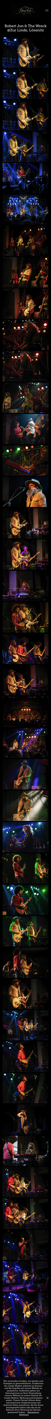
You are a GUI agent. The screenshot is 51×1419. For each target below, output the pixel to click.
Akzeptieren (33, 1412)
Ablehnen (24, 1415)
